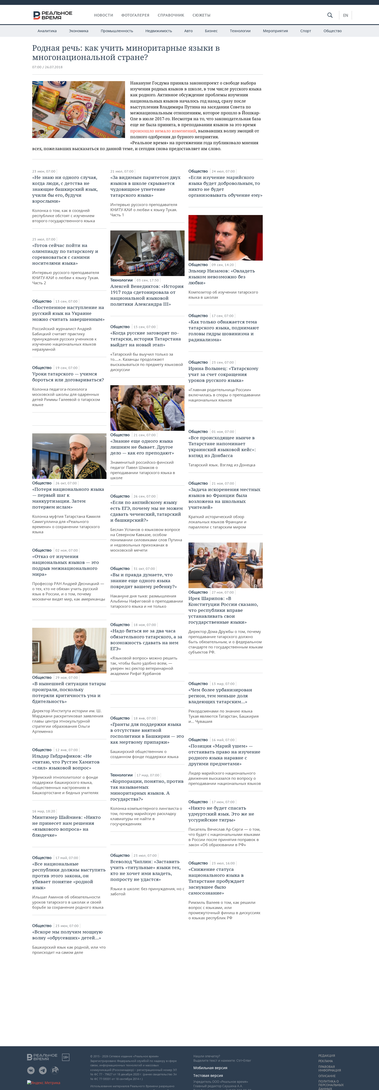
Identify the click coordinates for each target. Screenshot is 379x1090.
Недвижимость (158, 30)
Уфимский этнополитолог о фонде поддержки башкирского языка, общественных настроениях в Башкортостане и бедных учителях (66, 774)
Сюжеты (202, 15)
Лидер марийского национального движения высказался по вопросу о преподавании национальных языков (224, 764)
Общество (333, 30)
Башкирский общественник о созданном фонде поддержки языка (147, 740)
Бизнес (211, 30)
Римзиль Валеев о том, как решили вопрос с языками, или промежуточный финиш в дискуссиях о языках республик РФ (224, 893)
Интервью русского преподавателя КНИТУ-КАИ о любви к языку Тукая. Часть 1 (145, 195)
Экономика (78, 30)
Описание (327, 1076)
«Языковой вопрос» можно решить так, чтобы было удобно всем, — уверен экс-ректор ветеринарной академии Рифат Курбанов (146, 652)
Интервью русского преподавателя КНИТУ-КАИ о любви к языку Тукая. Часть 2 (65, 263)
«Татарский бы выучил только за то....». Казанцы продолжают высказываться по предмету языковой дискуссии (146, 351)
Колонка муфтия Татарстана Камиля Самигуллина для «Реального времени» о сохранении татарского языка (68, 510)
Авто (188, 30)
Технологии (240, 30)
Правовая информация (329, 1068)
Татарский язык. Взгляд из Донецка (222, 451)
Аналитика (47, 30)
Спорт (305, 30)
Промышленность (117, 30)
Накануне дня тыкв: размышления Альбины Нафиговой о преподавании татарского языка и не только (146, 590)
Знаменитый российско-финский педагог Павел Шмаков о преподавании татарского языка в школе (142, 459)
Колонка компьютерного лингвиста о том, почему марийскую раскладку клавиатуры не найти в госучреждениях (147, 802)
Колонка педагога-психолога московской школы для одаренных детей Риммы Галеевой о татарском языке (68, 389)
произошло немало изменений (163, 130)
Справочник (171, 15)
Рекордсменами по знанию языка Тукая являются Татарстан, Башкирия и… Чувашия (223, 705)
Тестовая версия (208, 1075)
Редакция (326, 1056)
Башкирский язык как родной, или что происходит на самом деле (69, 942)
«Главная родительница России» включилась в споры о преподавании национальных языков (224, 383)
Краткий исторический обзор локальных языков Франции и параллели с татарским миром (224, 507)
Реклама (325, 1061)
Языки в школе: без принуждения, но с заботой (147, 877)
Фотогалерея (135, 15)
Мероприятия (275, 30)
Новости (103, 15)
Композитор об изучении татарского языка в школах (223, 284)
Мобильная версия (210, 1067)
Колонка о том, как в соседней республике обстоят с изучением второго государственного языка (64, 198)
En (345, 15)
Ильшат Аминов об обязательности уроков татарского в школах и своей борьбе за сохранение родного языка (69, 885)
